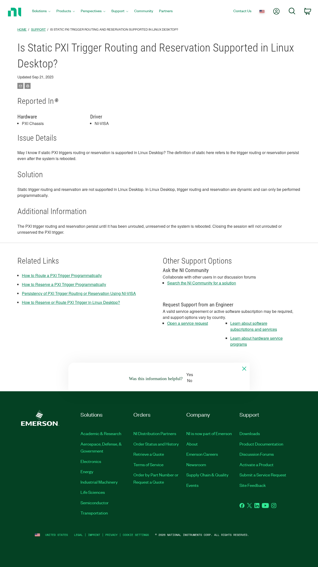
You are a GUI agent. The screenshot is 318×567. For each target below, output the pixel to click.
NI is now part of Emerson (209, 433)
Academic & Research (100, 433)
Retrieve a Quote (148, 454)
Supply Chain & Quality (207, 474)
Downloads (249, 433)
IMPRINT (94, 535)
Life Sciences (92, 492)
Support (38, 29)
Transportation (94, 512)
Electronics (90, 461)
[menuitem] (41, 12)
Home (22, 29)
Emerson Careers (202, 454)
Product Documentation (261, 444)
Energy (86, 471)
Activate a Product (256, 464)
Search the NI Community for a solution (201, 283)
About (192, 444)
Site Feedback (252, 485)
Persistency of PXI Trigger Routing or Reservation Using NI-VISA (79, 293)
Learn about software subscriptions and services (253, 326)
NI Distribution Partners (154, 433)
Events (192, 485)
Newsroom (196, 464)
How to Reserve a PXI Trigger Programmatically (64, 284)
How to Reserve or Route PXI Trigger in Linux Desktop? (71, 302)
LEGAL (78, 535)
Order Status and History (156, 444)
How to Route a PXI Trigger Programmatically (62, 275)
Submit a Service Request (262, 474)
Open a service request (187, 323)
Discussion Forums (256, 454)
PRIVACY (111, 535)
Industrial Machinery (99, 482)
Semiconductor (94, 502)
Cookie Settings (136, 535)
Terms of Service (148, 464)
